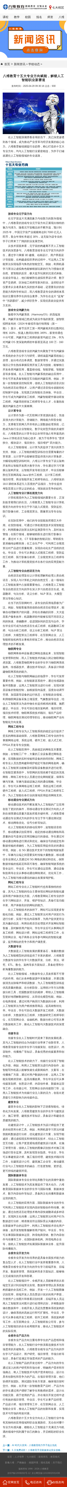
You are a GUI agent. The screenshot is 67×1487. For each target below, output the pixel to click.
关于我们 (57, 1462)
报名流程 (45, 1462)
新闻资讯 (19, 64)
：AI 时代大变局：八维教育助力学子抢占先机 (30, 1445)
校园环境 (33, 1462)
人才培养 (19, 1456)
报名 (39, 17)
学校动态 (34, 64)
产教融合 (21, 1462)
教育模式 (55, 1456)
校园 (28, 17)
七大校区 (31, 1456)
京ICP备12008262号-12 (19, 1473)
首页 (7, 64)
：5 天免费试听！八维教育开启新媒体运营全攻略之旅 (33, 1451)
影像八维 (9, 1462)
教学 (17, 17)
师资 (50, 17)
